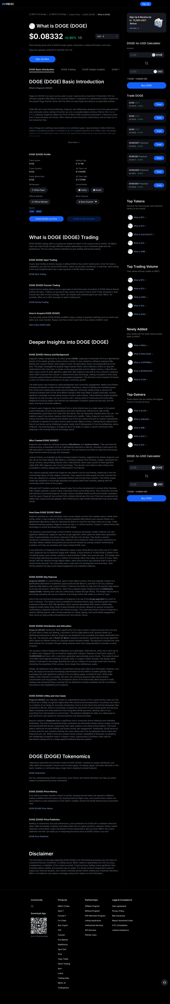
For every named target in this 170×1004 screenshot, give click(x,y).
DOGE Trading (68, 69)
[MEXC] (8, 4)
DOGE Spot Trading (37, 274)
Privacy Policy (118, 911)
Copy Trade (63, 959)
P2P (59, 930)
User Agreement (119, 906)
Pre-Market (63, 940)
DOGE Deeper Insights (93, 69)
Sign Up (145, 4)
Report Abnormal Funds (122, 920)
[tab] (41, 69)
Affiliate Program (92, 906)
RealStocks (63, 944)
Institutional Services (94, 925)
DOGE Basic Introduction (41, 69)
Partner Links (90, 935)
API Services (90, 930)
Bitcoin (70, 130)
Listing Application (93, 920)
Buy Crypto (63, 925)
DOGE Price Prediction (38, 836)
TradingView (63, 988)
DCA (60, 954)
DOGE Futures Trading (38, 302)
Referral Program (92, 911)
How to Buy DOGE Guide (39, 325)
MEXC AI (62, 983)
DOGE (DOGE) (89, 14)
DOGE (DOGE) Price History (41, 808)
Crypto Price (74, 14)
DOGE (38, 133)
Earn (60, 968)
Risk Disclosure (118, 916)
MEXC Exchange (39, 14)
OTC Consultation (119, 925)
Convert (61, 935)
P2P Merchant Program (95, 916)
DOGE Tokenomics (37, 773)
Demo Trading (64, 964)
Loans (60, 973)
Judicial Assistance (120, 930)
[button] (164, 982)
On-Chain (62, 920)
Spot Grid (62, 949)
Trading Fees (63, 978)
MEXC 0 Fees (63, 906)
